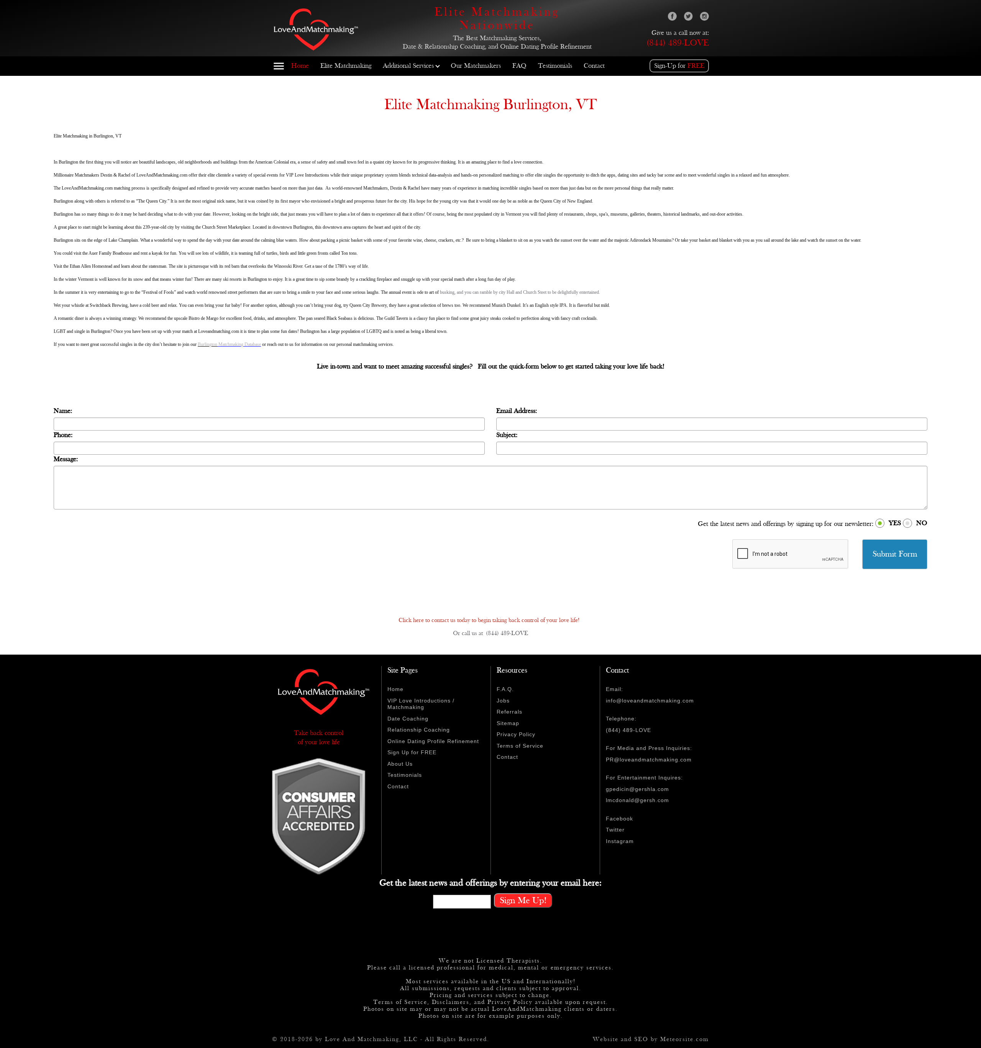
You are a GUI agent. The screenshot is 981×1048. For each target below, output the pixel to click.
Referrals (509, 712)
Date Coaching (407, 719)
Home (300, 66)
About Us (400, 764)
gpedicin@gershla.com (637, 789)
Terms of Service (520, 746)
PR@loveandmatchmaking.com (649, 760)
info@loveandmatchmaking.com (650, 701)
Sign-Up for (679, 66)
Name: (63, 411)
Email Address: (516, 411)
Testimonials (555, 66)
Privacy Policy (516, 734)
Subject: (506, 435)
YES (895, 523)
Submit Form (895, 554)
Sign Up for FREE (411, 752)
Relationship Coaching (418, 730)
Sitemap (508, 723)
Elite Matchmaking (345, 66)
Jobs (503, 701)
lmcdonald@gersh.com (637, 800)
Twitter (615, 830)
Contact (594, 66)
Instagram (620, 841)
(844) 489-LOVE (677, 43)
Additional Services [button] (408, 66)
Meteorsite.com (684, 1039)
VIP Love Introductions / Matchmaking (420, 704)
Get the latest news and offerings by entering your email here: (490, 883)
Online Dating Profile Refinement (433, 741)
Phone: (63, 435)
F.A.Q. (505, 689)
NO (921, 523)
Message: (66, 459)
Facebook (619, 818)
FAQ (519, 66)
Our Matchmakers (476, 66)
